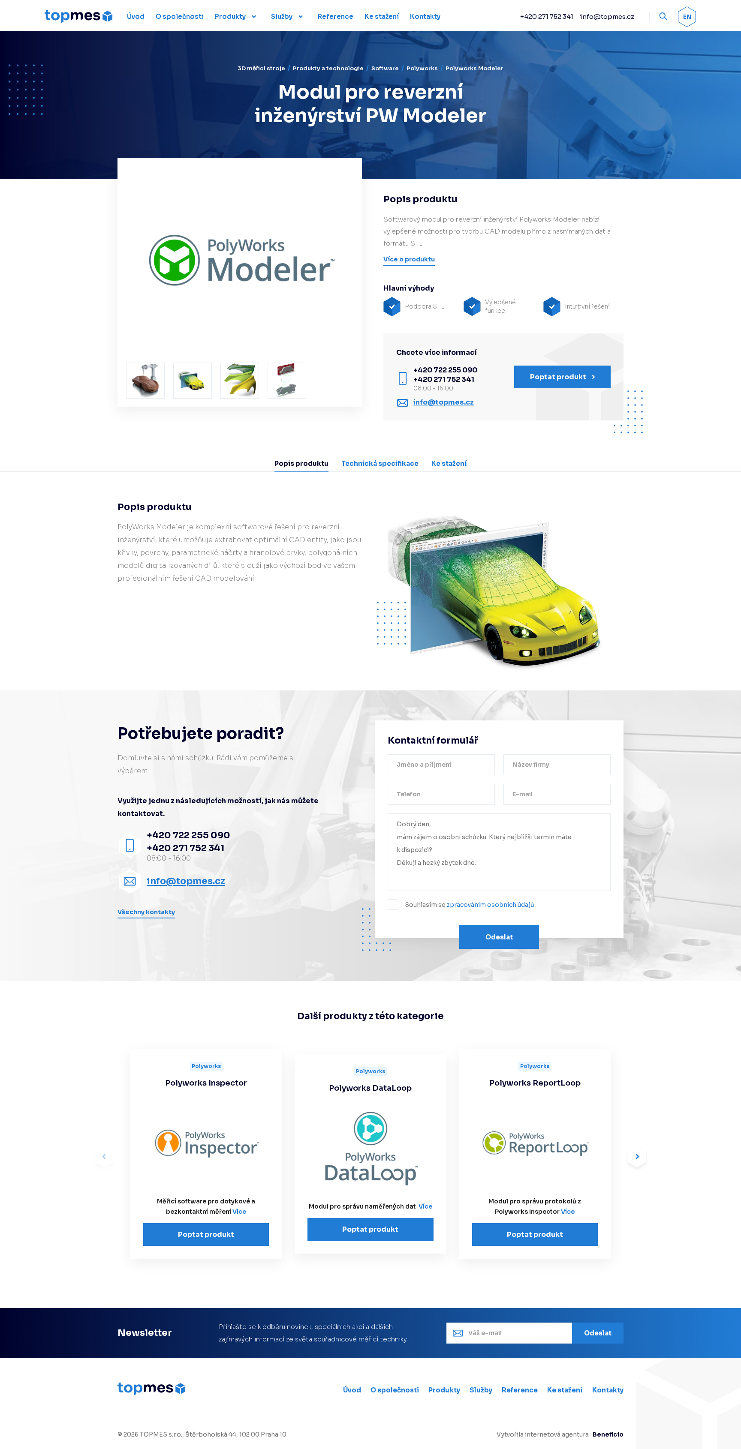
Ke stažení (565, 1390)
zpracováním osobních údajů (490, 905)
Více (239, 1211)
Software (385, 68)
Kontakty (608, 1390)
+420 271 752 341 (546, 16)
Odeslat (499, 937)
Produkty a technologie (328, 68)
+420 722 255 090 (445, 370)
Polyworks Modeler (474, 68)
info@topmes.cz (607, 16)
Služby (281, 16)
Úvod (352, 1390)
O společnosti (394, 1390)
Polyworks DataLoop (370, 1088)
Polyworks (422, 68)
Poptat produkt (206, 1234)
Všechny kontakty (146, 912)
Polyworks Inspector (206, 1083)
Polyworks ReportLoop (535, 1083)
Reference (520, 1390)
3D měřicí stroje (261, 68)
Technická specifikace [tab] (380, 463)
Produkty (230, 16)
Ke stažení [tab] (449, 463)
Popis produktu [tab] (301, 463)
